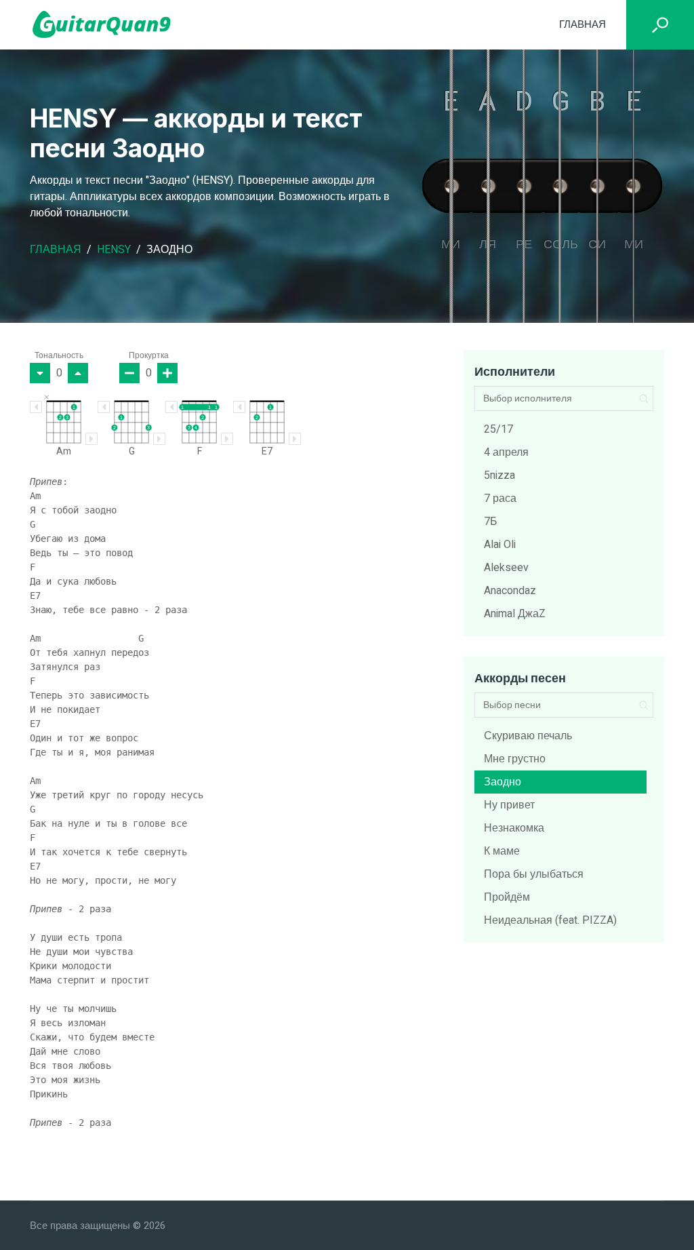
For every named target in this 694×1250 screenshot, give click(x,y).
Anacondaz (510, 591)
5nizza (499, 475)
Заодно (502, 782)
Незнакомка (514, 828)
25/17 (498, 429)
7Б (490, 521)
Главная (582, 24)
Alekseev (506, 568)
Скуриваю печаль (528, 736)
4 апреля (506, 452)
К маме (502, 851)
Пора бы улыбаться (534, 874)
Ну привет (509, 805)
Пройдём (507, 897)
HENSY (114, 249)
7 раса (500, 498)
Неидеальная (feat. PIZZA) (550, 920)
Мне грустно (515, 759)
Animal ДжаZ (515, 614)
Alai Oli (500, 544)
